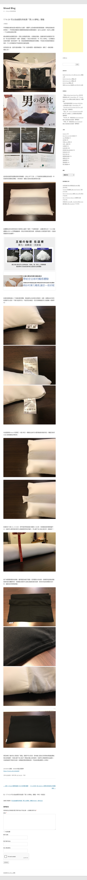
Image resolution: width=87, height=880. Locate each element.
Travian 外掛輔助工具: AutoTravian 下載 (72, 189)
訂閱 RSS (65, 58)
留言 (5, 813)
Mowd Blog (9, 8)
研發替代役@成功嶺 (68, 150)
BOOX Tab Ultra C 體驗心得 (69, 79)
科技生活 (65, 152)
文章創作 (65, 146)
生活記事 (8, 775)
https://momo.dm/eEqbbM (11, 771)
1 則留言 (5, 23)
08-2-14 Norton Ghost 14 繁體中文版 (72, 197)
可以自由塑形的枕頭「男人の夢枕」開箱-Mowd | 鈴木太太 (27, 800)
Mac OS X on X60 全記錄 (69, 136)
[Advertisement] (73, 234)
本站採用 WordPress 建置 (9, 873)
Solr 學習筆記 (66, 138)
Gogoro (65, 134)
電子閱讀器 (65, 164)
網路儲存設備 (66, 156)
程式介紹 (65, 154)
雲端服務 (65, 162)
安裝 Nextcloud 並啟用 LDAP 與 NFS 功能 (73, 85)
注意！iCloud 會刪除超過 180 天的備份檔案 (15, 786)
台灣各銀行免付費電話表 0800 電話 (71, 185)
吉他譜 (64, 140)
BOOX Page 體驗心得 (68, 83)
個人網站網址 (7, 848)
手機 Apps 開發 (66, 142)
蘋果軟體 (65, 160)
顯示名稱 (5, 834)
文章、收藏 (65, 144)
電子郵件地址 (7, 841)
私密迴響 (7, 831)
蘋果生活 (65, 158)
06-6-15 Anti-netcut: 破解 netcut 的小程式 (73, 193)
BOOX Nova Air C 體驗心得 (69, 81)
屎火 (65, 111)
